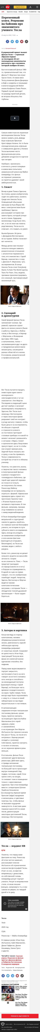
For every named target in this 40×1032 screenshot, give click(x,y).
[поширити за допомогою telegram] (17, 41)
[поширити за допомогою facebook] (7, 41)
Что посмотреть (6, 970)
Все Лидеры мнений (33, 1024)
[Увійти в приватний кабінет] (30, 7)
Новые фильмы (18, 970)
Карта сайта (8, 1024)
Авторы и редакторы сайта (9, 1029)
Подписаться (20, 7)
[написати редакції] (21, 41)
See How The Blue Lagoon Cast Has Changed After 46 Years (21, 997)
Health (21, 12)
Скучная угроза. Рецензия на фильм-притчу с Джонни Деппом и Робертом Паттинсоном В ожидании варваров (12, 960)
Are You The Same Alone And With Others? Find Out (21, 1004)
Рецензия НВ (10, 967)
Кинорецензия (20, 967)
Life (2, 12)
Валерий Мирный (11, 48)
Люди (26, 12)
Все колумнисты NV (19, 1024)
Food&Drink (32, 12)
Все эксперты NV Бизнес (32, 1027)
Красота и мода (12, 12)
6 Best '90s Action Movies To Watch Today (21, 988)
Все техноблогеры (6, 1027)
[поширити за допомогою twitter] (12, 41)
